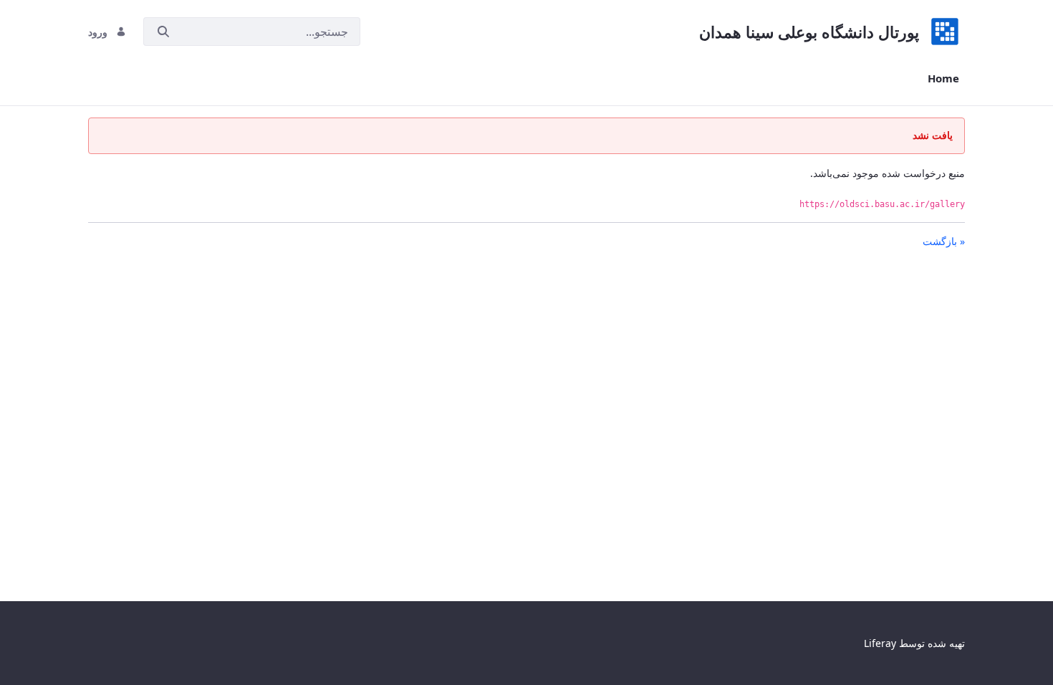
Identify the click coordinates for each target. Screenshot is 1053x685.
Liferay (880, 643)
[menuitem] (943, 78)
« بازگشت (944, 241)
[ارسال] (163, 31)
